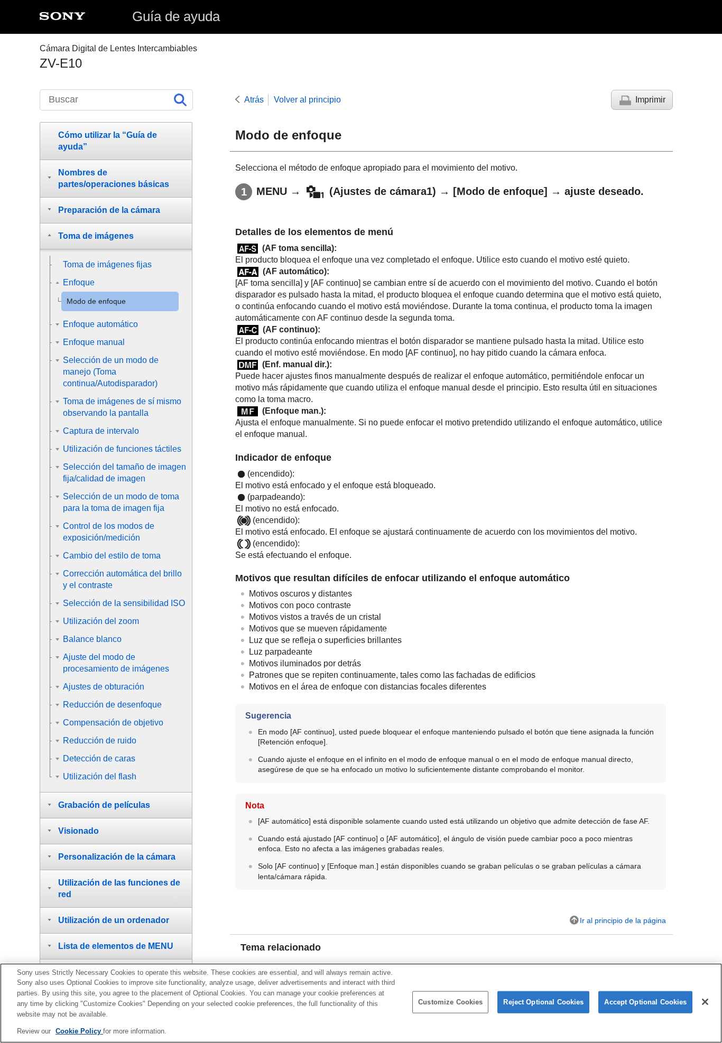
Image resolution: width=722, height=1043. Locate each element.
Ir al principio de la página (623, 920)
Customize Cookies (450, 1002)
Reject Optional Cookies (543, 1002)
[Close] (705, 1001)
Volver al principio (307, 99)
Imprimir (650, 99)
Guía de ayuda (176, 16)
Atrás (254, 99)
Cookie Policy (79, 1031)
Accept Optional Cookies (645, 1002)
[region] (361, 1003)
